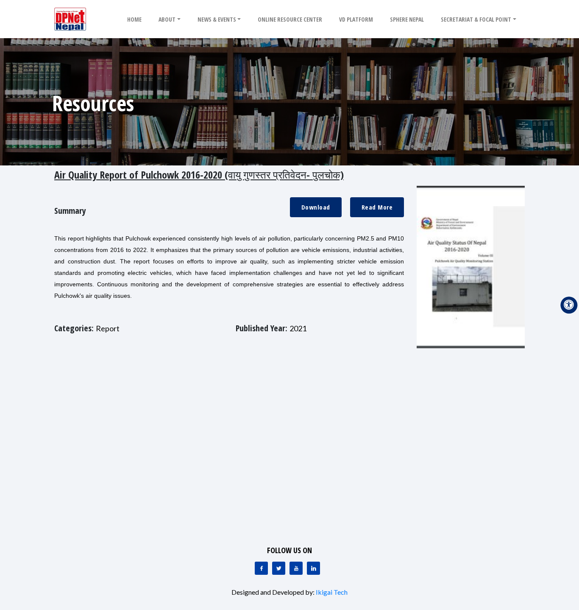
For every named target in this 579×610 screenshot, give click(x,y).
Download (315, 207)
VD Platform (356, 19)
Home (134, 19)
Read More (377, 207)
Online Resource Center (290, 19)
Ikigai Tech (332, 592)
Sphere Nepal (407, 19)
